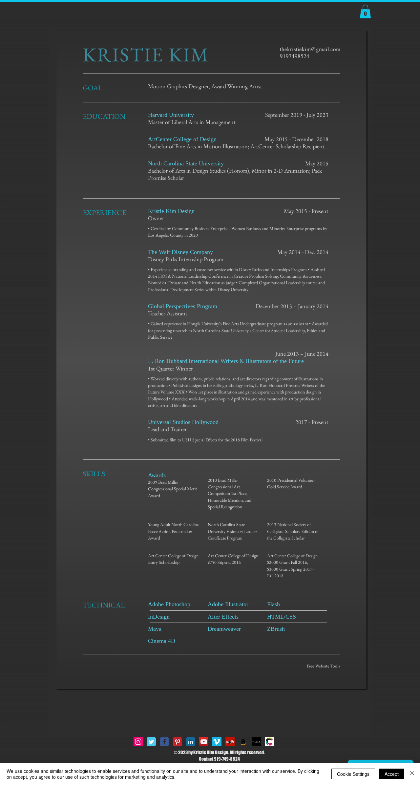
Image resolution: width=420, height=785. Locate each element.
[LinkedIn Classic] (190, 741)
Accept (392, 774)
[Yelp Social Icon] (230, 741)
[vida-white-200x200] (256, 741)
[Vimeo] (216, 741)
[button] (365, 11)
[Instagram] (138, 741)
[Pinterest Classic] (177, 741)
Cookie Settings (353, 774)
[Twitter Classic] (151, 741)
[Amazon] (243, 741)
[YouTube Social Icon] (203, 741)
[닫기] (412, 774)
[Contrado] (269, 741)
